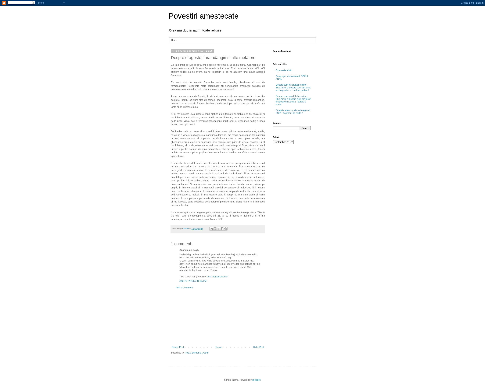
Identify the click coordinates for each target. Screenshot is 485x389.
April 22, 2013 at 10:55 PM (193, 281)
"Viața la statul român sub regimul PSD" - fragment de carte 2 (293, 111)
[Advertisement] (217, 317)
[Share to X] (218, 229)
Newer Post (178, 347)
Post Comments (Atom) (197, 352)
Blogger (256, 380)
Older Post (258, 347)
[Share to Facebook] (222, 229)
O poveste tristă (284, 70)
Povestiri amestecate (204, 16)
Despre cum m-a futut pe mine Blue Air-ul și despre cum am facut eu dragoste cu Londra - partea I (293, 87)
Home (174, 40)
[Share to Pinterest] (226, 229)
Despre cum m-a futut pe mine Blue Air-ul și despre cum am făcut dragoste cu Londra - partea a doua (293, 100)
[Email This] (211, 229)
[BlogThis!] (215, 229)
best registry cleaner (217, 276)
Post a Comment (184, 287)
